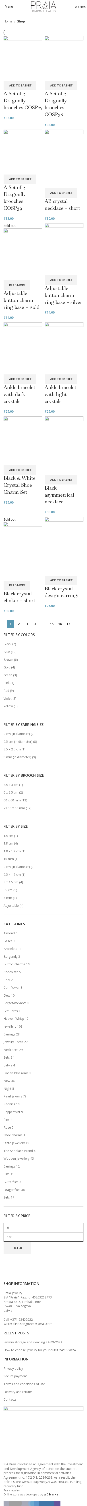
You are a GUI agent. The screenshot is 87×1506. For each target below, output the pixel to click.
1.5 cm (8, 836)
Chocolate (11, 972)
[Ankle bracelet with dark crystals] (23, 348)
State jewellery (14, 1143)
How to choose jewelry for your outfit (31, 1350)
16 (60, 624)
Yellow (8, 706)
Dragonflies (12, 1190)
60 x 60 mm (12, 800)
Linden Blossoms (16, 1073)
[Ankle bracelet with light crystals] (64, 348)
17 (68, 624)
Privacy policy (13, 1368)
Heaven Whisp (14, 1018)
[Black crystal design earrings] (64, 546)
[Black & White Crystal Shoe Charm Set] (23, 440)
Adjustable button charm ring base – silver (63, 295)
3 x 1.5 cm (11, 882)
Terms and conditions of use (24, 1384)
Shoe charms (13, 1135)
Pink (7, 683)
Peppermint (12, 1112)
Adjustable (11, 905)
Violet (8, 698)
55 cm (8, 890)
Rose (7, 1127)
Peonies (9, 1104)
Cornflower (12, 987)
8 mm (8, 898)
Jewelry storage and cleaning (24, 1342)
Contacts (10, 1399)
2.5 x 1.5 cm (12, 874)
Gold (7, 667)
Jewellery (10, 1026)
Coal (7, 980)
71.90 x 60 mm (14, 808)
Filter (17, 1248)
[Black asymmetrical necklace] (64, 445)
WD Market (52, 1494)
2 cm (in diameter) (17, 734)
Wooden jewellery (16, 1158)
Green (8, 675)
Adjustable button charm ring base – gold (21, 300)
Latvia (8, 1065)
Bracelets (10, 949)
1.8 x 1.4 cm (12, 851)
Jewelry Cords (13, 1042)
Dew (7, 995)
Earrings (9, 1034)
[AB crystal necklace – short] (64, 158)
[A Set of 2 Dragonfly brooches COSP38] (64, 58)
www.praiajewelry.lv (36, 1481)
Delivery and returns (18, 1392)
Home (8, 21)
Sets (7, 1057)
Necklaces (11, 1050)
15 (52, 624)
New (7, 1081)
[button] (20, 85)
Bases (8, 941)
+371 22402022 (21, 1319)
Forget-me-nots (15, 1003)
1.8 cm (8, 843)
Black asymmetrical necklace (59, 495)
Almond (9, 933)
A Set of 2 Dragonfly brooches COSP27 (23, 100)
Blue (7, 652)
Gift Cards (11, 1011)
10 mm (9, 859)
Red (6, 690)
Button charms (14, 964)
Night (7, 1088)
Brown (8, 659)
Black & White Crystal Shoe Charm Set (19, 485)
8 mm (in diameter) (17, 757)
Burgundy (10, 956)
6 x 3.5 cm (11, 792)
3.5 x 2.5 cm (12, 749)
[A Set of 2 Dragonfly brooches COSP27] (23, 58)
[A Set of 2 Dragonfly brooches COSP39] (23, 152)
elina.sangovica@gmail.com (32, 1324)
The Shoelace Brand (18, 1151)
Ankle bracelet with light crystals (60, 394)
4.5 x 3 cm (11, 785)
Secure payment (15, 1376)
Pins (7, 1119)
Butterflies (11, 1182)
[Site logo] (44, 6)
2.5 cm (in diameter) (18, 741)
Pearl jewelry (13, 1096)
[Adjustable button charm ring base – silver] (64, 249)
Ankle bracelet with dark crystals (19, 394)
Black (7, 644)
